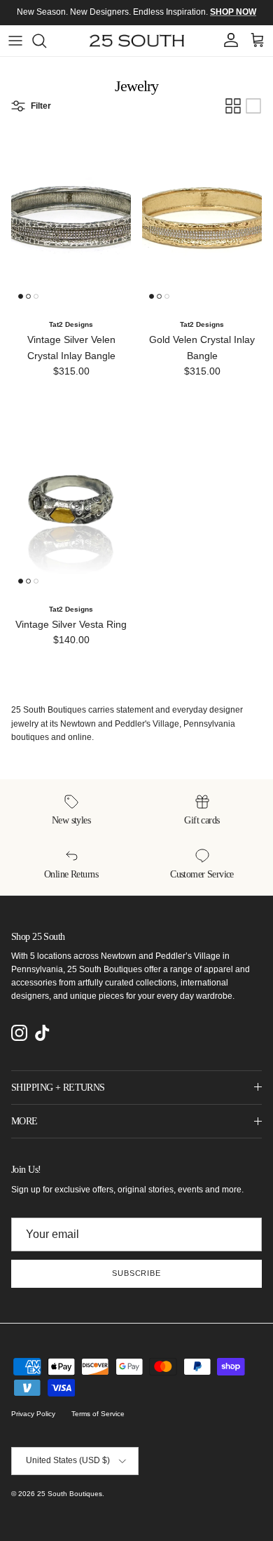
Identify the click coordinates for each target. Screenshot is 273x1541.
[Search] (46, 40)
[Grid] (233, 105)
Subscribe (136, 1273)
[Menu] (15, 40)
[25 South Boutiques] (137, 40)
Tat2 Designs (71, 324)
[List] (253, 105)
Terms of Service (98, 1414)
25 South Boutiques (69, 1494)
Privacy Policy (33, 1414)
